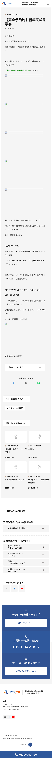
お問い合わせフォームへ (26, 671)
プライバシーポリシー (10, 735)
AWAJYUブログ (13, 14)
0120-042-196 (28, 754)
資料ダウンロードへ (26, 623)
